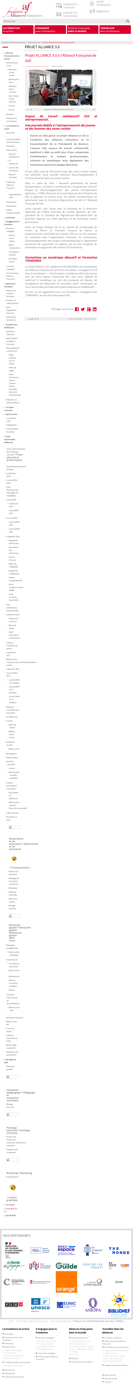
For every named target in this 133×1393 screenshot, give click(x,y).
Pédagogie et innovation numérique (14, 881)
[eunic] (66, 1305)
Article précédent (75, 319)
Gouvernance (12, 960)
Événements (11, 206)
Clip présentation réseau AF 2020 (12, 608)
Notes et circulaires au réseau (13, 983)
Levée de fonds (12, 813)
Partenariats (11, 202)
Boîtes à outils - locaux (12, 734)
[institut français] (40, 1250)
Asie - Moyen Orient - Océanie (14, 99)
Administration (12, 757)
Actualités (10, 133)
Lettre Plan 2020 (12, 669)
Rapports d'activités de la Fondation (12, 710)
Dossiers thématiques (14, 1350)
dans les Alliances (110, 29)
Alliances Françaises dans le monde (11, 56)
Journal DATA (11, 518)
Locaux (9, 721)
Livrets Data (10, 217)
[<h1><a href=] (16, 831)
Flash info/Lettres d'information (14, 635)
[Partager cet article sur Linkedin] (95, 309)
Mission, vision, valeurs (12, 238)
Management (11, 754)
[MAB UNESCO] (40, 1304)
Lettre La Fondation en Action (12, 646)
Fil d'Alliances (11, 717)
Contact (107, 1382)
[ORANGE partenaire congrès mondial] (66, 1282)
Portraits (9, 114)
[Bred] (66, 1250)
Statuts (12, 990)
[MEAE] (14, 1250)
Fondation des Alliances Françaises (14, 42)
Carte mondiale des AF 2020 (13, 597)
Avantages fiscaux (45, 1349)
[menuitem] (18, 29)
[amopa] (93, 1305)
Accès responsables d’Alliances (9, 439)
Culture (12, 768)
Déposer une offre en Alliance (116, 1365)
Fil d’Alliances (11, 1353)
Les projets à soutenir (47, 1346)
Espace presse (11, 414)
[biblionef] (119, 1305)
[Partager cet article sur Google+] (89, 309)
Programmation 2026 (14, 1365)
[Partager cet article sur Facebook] (77, 309)
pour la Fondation (45, 29)
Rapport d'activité (12, 1358)
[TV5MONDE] (119, 1250)
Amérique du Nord (79, 1344)
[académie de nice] (119, 1265)
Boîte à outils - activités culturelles (14, 775)
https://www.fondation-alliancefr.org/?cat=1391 (16, 452)
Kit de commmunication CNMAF (16, 587)
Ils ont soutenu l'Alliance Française (12, 276)
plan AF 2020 (11, 1215)
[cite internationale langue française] (14, 1282)
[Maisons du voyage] (14, 1265)
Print (28, 319)
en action (11, 29)
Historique (10, 146)
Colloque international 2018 (11, 1038)
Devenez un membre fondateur (11, 293)
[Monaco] (40, 1281)
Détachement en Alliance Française (11, 341)
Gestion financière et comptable (11, 786)
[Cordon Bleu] (93, 1250)
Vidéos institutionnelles (14, 1377)
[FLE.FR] (14, 1305)
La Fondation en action (15, 1328)
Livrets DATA (11, 500)
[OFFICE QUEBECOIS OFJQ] (40, 1265)
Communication (13, 614)
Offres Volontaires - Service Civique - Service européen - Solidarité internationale (114, 1358)
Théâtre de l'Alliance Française (10, 185)
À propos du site (110, 1378)
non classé (10, 1205)
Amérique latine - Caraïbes (13, 89)
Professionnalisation (14, 1018)
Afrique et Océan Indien (13, 72)
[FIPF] (119, 1282)
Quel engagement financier (11, 310)
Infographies (11, 425)
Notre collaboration (46, 1344)
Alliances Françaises (79, 29)
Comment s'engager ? (47, 1353)
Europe (12, 106)
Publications (11, 150)
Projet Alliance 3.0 (34, 42)
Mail (32, 319)
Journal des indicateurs (15, 1355)
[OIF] (93, 1282)
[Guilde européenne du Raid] (66, 1266)
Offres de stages (111, 1353)
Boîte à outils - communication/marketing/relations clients (21, 662)
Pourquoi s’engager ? (46, 1337)
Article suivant (90, 319)
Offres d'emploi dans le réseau (116, 1350)
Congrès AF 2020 (12, 536)
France (11, 109)
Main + (35, 319)
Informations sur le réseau (82, 1362)
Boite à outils (14, 749)
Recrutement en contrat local (116, 1347)
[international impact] (93, 1266)
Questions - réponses (112, 1337)
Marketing (13, 888)
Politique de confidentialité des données (93, 1321)
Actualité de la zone (79, 1337)
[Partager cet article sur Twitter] (83, 309)
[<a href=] (14, 1189)
